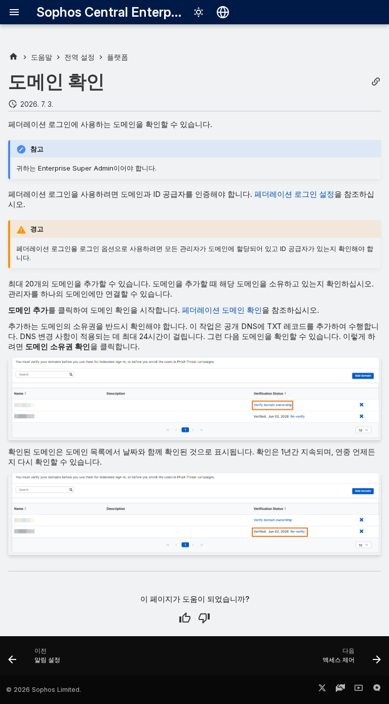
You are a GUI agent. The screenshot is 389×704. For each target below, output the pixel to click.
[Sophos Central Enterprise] (13, 57)
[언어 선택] (223, 12)
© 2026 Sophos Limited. (43, 689)
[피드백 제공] (377, 690)
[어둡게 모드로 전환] (198, 12)
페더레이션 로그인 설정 (294, 194)
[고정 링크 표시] (376, 81)
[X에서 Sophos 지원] (322, 690)
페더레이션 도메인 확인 (222, 310)
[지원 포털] (340, 690)
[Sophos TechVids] (359, 690)
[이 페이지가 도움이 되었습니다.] (184, 618)
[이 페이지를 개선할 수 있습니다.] (204, 618)
